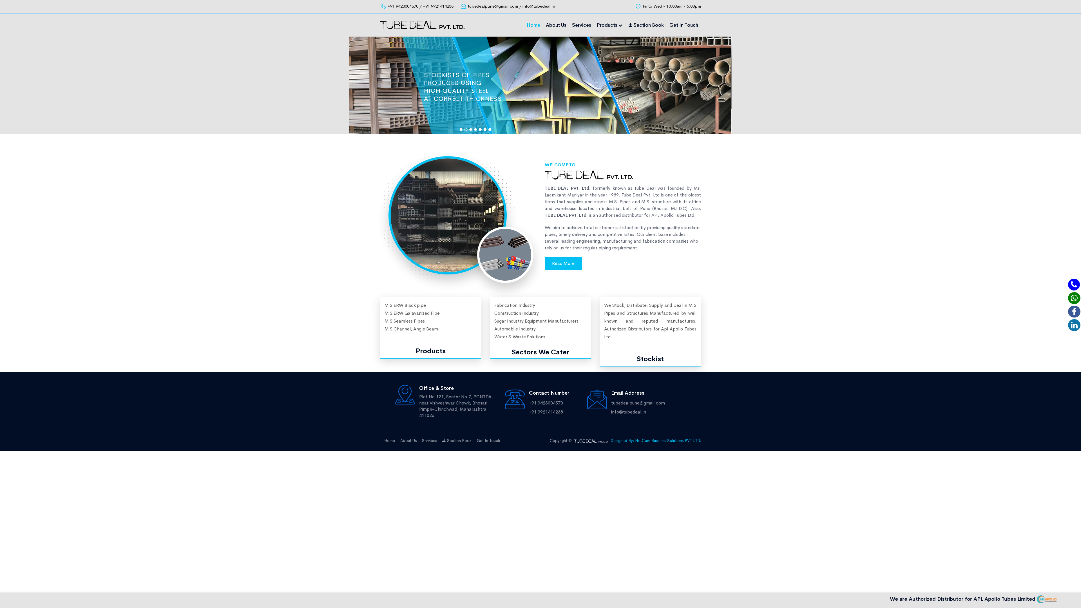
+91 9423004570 (546, 403)
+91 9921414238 (546, 412)
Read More (563, 263)
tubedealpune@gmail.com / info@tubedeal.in (511, 6)
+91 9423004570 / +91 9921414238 (421, 6)
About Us (556, 25)
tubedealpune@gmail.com (638, 403)
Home (533, 25)
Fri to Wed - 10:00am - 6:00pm (672, 6)
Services (581, 25)
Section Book (648, 25)
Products (607, 25)
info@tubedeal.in (628, 412)
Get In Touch (683, 25)
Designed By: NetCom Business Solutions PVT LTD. (656, 440)
